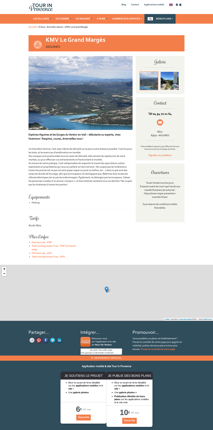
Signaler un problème (160, 155)
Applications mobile (154, 5)
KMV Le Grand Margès (76, 27)
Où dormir (63, 19)
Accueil (32, 27)
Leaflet (167, 319)
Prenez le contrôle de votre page (158, 349)
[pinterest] (39, 340)
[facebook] (46, 340)
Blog (123, 5)
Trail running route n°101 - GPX (48, 257)
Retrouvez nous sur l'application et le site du (104, 341)
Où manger (83, 19)
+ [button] (4, 269)
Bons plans (164, 19)
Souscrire (83, 417)
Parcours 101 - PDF (42, 242)
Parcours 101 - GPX (42, 253)
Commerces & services (126, 19)
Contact (135, 5)
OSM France (207, 319)
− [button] (4, 274)
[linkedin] (59, 340)
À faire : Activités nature (51, 27)
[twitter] (52, 340)
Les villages (41, 19)
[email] (32, 340)
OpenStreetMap (186, 319)
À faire (101, 19)
